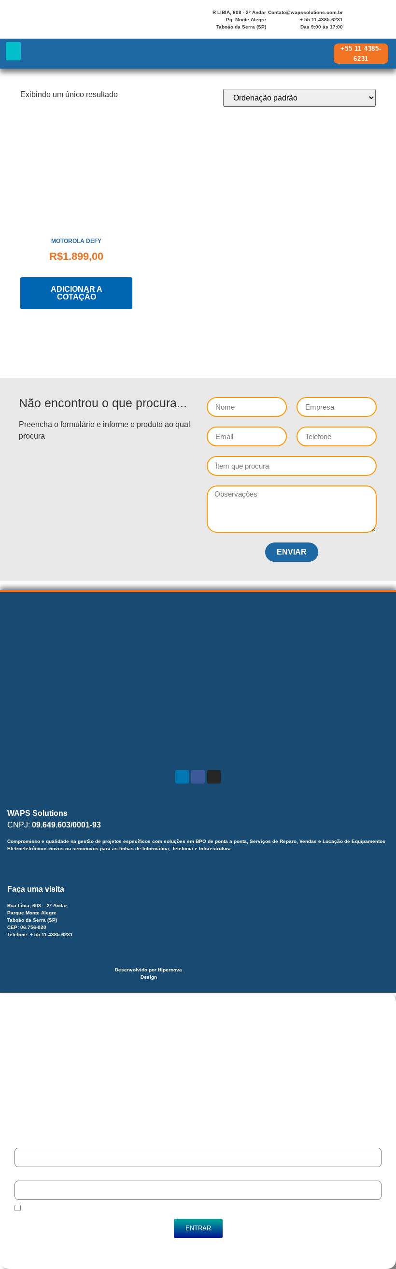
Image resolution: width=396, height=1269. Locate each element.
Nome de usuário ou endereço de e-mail (69, 1143)
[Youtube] (356, 25)
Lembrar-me (38, 1209)
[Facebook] (368, 18)
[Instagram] (380, 18)
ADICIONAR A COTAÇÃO (76, 293)
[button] (13, 51)
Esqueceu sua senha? (52, 1248)
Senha (22, 1176)
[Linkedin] (356, 18)
